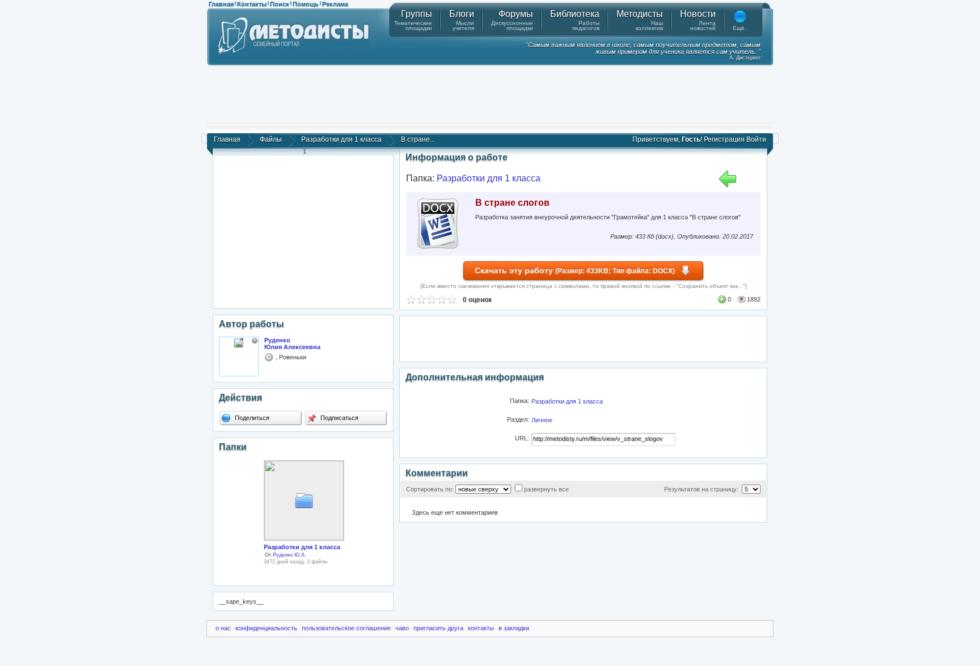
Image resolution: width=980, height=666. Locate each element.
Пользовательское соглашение (346, 628)
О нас (223, 628)
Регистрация (724, 139)
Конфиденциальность (266, 628)
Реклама (335, 4)
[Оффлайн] (254, 340)
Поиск (279, 4)
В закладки (514, 628)
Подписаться (338, 417)
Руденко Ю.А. (289, 555)
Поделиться (251, 417)
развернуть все (546, 489)
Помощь (306, 4)
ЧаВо (402, 628)
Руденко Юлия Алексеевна (292, 343)
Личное (541, 420)
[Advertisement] (490, 93)
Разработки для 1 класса (341, 139)
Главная (221, 4)
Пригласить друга (438, 628)
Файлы (271, 139)
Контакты (252, 4)
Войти (756, 139)
